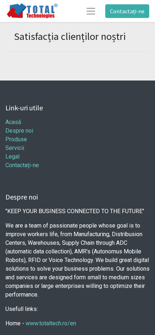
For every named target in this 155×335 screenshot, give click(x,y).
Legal (12, 156)
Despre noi (19, 130)
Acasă (13, 122)
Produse (16, 139)
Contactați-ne (127, 11)
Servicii (14, 147)
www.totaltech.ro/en (51, 323)
